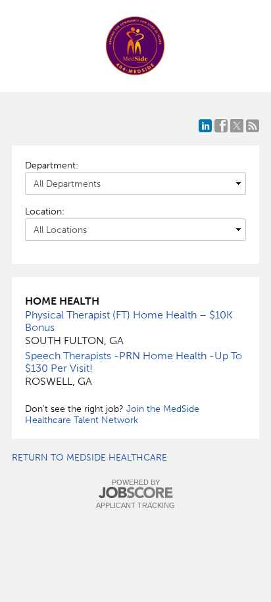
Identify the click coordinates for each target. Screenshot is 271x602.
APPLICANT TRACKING (135, 505)
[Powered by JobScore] (135, 493)
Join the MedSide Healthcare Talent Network (112, 414)
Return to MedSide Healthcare (89, 457)
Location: (44, 211)
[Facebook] (221, 125)
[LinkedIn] (205, 125)
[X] (236, 125)
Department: (51, 165)
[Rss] (252, 125)
